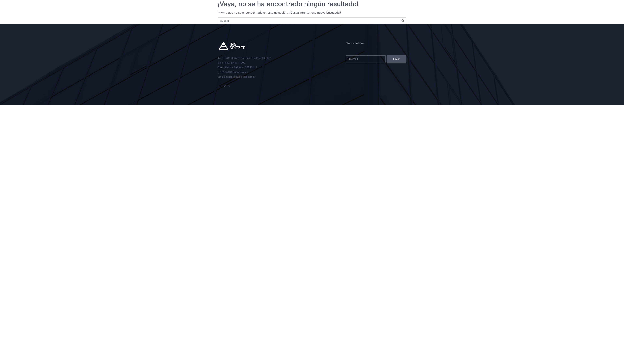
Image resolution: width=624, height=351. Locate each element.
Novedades (336, 10)
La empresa (284, 10)
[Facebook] (220, 86)
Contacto (361, 10)
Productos (310, 10)
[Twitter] (224, 86)
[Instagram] (229, 86)
